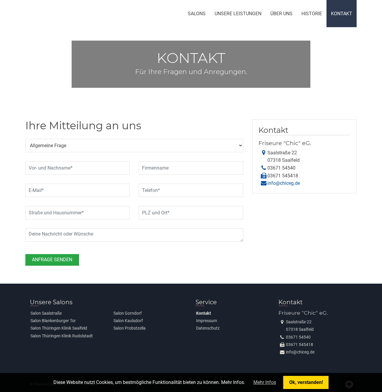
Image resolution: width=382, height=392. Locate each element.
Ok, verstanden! (306, 382)
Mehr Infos (264, 382)
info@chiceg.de (283, 183)
